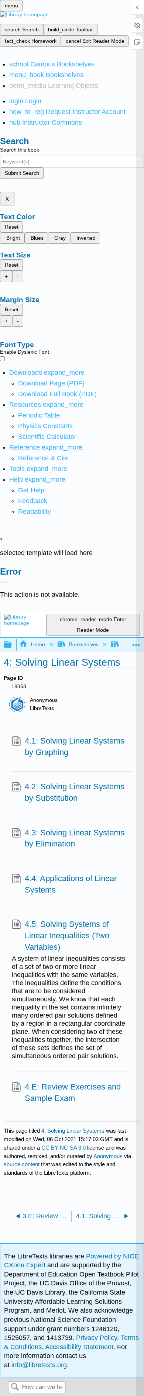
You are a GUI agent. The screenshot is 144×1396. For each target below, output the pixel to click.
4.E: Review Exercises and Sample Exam (73, 1092)
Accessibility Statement (79, 1347)
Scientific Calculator (47, 436)
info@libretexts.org (38, 1365)
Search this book (19, 150)
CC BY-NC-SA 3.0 (63, 1147)
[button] (32, 501)
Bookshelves (84, 644)
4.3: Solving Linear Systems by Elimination (74, 838)
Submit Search (22, 173)
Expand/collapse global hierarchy (12, 644)
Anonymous (108, 1156)
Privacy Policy (96, 1337)
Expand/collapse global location (136, 642)
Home (38, 644)
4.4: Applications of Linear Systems (71, 884)
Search (14, 1387)
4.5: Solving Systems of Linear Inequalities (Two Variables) (67, 935)
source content (22, 1164)
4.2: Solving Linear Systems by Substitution (74, 792)
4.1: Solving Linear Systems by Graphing (74, 746)
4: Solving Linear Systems (72, 1130)
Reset (11, 227)
